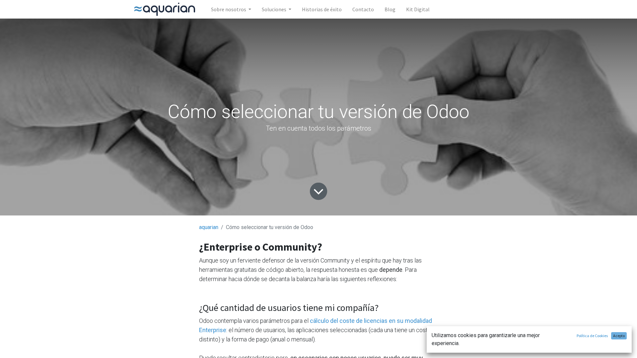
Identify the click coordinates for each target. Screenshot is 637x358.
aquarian (208, 227)
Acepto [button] (619, 335)
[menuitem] (322, 9)
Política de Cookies (592, 335)
